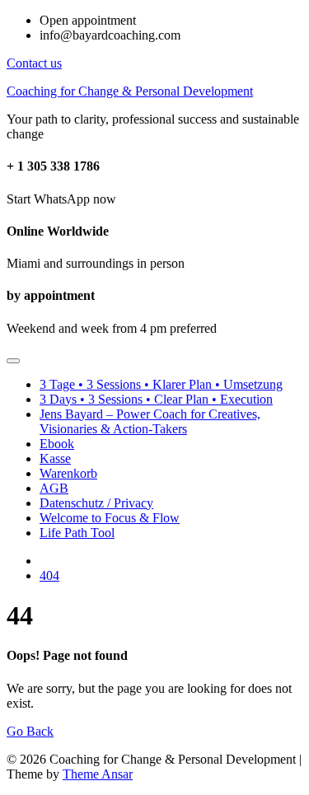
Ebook (57, 444)
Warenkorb (68, 473)
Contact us (34, 63)
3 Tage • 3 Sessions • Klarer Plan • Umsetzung (161, 384)
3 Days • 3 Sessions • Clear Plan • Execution (156, 399)
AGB (54, 488)
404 (49, 575)
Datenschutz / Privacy (96, 503)
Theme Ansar (98, 774)
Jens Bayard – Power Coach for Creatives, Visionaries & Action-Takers (150, 421)
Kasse (55, 458)
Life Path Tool (77, 533)
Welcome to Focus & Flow (110, 518)
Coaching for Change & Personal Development (130, 91)
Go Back (30, 731)
